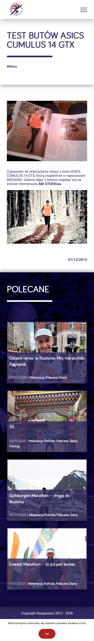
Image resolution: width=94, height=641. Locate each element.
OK (47, 634)
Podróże (49, 515)
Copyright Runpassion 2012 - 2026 (47, 613)
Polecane (63, 515)
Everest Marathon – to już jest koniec (42, 564)
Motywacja (36, 515)
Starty (74, 515)
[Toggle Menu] (84, 10)
